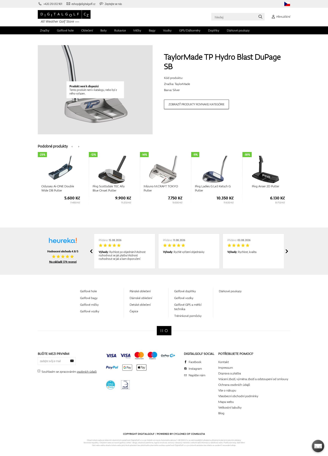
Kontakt (223, 362)
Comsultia (198, 434)
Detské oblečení (140, 304)
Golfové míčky (89, 304)
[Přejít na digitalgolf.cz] (287, 4)
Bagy (152, 30)
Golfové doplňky (185, 291)
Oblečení (87, 30)
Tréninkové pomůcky (188, 316)
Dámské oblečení (141, 298)
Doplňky (213, 30)
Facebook (195, 362)
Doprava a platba (229, 373)
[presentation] (72, 146)
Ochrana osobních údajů (234, 385)
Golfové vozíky (89, 311)
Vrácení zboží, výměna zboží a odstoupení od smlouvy (253, 379)
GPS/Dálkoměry (189, 30)
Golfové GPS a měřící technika (187, 306)
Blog (221, 413)
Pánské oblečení (140, 291)
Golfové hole (65, 30)
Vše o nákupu (227, 390)
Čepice (134, 311)
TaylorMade (182, 84)
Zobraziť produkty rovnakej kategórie (196, 104)
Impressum (225, 367)
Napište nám (197, 375)
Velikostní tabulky (230, 407)
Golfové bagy (89, 298)
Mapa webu (226, 402)
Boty (103, 30)
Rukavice (120, 30)
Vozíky (167, 30)
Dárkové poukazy (238, 30)
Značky (44, 30)
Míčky (137, 30)
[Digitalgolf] (164, 330)
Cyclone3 (179, 434)
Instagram (195, 368)
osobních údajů (87, 371)
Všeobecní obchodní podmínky (238, 396)
